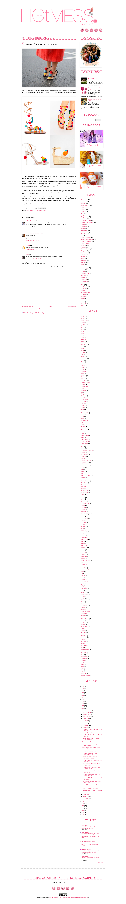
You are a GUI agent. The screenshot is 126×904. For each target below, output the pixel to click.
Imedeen (83, 471)
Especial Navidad (85, 237)
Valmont (83, 664)
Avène (82, 331)
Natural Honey (84, 564)
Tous (82, 654)
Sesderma (83, 622)
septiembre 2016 (87, 716)
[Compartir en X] (42, 208)
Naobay (83, 558)
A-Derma (83, 316)
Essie (82, 418)
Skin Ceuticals (84, 634)
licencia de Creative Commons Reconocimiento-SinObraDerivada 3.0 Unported (68, 897)
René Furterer (84, 594)
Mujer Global (85, 825)
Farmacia (83, 247)
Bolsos (83, 207)
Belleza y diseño (85, 205)
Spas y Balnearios (85, 292)
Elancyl (83, 411)
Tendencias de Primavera (88, 742)
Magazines (83, 260)
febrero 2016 (86, 796)
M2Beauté (83, 526)
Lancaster (83, 507)
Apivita (83, 322)
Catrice (83, 365)
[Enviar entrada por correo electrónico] (35, 208)
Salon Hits (83, 609)
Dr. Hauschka (84, 399)
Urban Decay (84, 658)
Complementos (85, 217)
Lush (82, 520)
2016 (83, 708)
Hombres (83, 256)
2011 (83, 810)
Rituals (83, 598)
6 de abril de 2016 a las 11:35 (33, 249)
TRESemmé (84, 645)
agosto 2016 (86, 718)
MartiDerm (83, 534)
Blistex (83, 343)
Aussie (83, 328)
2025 (83, 688)
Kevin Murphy (84, 490)
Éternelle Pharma (85, 675)
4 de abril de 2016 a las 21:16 (33, 240)
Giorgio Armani (84, 454)
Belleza (83, 203)
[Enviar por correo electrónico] (38, 208)
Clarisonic (83, 375)
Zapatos (44, 210)
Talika (82, 647)
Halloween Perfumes (86, 460)
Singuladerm (84, 626)
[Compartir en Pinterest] (45, 208)
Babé (82, 333)
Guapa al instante (86, 849)
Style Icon (83, 294)
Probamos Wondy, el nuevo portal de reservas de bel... (91, 744)
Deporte (83, 228)
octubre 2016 (86, 714)
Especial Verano (85, 243)
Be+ (82, 335)
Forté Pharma (84, 439)
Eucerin (83, 424)
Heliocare (83, 464)
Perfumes (83, 275)
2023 (83, 693)
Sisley (82, 628)
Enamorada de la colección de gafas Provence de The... (91, 768)
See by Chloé (84, 617)
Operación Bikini (85, 273)
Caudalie (83, 367)
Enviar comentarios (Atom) (35, 308)
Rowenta (83, 607)
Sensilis (83, 620)
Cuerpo (83, 224)
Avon (82, 329)
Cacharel (83, 356)
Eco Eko (83, 407)
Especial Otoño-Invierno (87, 239)
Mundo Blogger (85, 268)
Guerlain (83, 458)
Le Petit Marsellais (85, 513)
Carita (82, 360)
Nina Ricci (83, 568)
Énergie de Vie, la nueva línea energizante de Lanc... (89, 757)
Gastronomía (84, 252)
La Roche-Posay (85, 503)
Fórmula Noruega (85, 445)
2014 (83, 803)
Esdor (82, 416)
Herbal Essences (85, 466)
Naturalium (83, 566)
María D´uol (84, 537)
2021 (83, 697)
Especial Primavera (30, 210)
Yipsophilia (83, 673)
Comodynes (84, 380)
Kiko (82, 496)
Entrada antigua (72, 306)
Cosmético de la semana (87, 222)
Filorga (82, 433)
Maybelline (83, 547)
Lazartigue (83, 511)
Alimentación (84, 200)
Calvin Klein (84, 358)
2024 (83, 690)
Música (83, 269)
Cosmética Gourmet (86, 220)
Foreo (82, 437)
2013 (83, 806)
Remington (83, 592)
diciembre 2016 (86, 710)
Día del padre (84, 234)
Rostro (82, 283)
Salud (82, 285)
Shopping (83, 288)
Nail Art (83, 271)
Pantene (83, 579)
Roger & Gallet (84, 605)
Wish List (83, 303)
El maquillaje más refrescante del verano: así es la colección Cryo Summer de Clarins (91, 844)
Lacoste (83, 505)
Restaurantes (84, 281)
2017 (83, 706)
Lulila (27, 254)
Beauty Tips (84, 201)
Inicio (50, 306)
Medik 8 (83, 549)
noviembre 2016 (87, 712)
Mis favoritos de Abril (87, 732)
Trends (40, 210)
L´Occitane (83, 522)
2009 (83, 814)
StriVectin (83, 641)
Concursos (83, 218)
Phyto (82, 585)
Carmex (83, 362)
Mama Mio (83, 530)
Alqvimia (83, 318)
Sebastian (83, 615)
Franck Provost (85, 441)
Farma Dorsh (84, 430)
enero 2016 (85, 798)
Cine (82, 213)
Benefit (83, 337)
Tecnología (83, 296)
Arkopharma (84, 324)
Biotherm (83, 341)
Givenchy (83, 456)
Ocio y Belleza (85, 856)
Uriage (82, 662)
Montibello (83, 554)
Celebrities (83, 211)
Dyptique (83, 405)
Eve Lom (83, 426)
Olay (82, 577)
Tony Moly (83, 653)
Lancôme (83, 509)
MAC (82, 528)
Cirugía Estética (85, 215)
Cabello (83, 209)
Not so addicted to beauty (88, 841)
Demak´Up (83, 390)
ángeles (28, 245)
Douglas (83, 394)
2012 (83, 808)
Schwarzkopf (84, 613)
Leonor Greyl (84, 515)
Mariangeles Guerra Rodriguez (34, 233)
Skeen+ (83, 630)
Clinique (83, 377)
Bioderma (83, 339)
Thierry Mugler (84, 651)
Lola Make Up (84, 518)
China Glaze (84, 371)
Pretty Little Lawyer (31, 220)
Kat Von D (83, 486)
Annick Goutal (84, 320)
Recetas (83, 277)
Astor (82, 326)
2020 (83, 699)
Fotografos (83, 251)
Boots (82, 346)
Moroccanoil (84, 556)
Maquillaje (83, 262)
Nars (82, 562)
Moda (37, 210)
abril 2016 (85, 727)
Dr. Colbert (83, 397)
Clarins (83, 373)
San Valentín (84, 286)
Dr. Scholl (83, 401)
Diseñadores (84, 230)
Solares (83, 290)
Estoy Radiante (85, 832)
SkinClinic (83, 636)
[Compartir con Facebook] (43, 208)
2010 (83, 812)
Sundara (83, 643)
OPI (82, 573)
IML (82, 469)
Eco (82, 235)
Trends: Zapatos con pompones (90, 788)
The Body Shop (85, 649)
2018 (83, 703)
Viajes (82, 302)
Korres (82, 499)
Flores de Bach (85, 435)
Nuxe (82, 571)
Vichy (82, 666)
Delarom (83, 388)
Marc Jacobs (84, 532)
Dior (82, 392)
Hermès (83, 467)
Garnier (83, 448)
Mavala (83, 543)
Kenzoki (83, 488)
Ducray (83, 403)
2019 (83, 701)
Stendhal (83, 639)
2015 (83, 801)
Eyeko (82, 428)
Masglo (83, 541)
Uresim (83, 660)
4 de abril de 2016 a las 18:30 (33, 228)
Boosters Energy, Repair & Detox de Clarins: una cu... (91, 764)
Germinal (83, 452)
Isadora (83, 477)
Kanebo (83, 484)
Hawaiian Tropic (85, 462)
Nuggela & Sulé (85, 569)
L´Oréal (83, 524)
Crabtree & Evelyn (85, 382)
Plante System (84, 586)
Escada (83, 414)
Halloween (83, 254)
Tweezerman (84, 656)
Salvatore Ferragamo (86, 611)
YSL (82, 672)
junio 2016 (85, 723)
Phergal (83, 583)
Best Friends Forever (93, 78)
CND (82, 354)
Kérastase (83, 501)
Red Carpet (84, 279)
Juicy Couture (84, 483)
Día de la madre (85, 232)
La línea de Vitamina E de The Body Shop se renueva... (91, 739)
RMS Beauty (84, 588)
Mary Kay (83, 535)
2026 (83, 686)
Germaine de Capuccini (87, 450)
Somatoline (84, 637)
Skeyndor (83, 632)
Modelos (83, 266)
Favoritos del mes (85, 249)
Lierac (82, 516)
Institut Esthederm (85, 475)
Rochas (83, 602)
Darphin (83, 384)
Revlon (83, 596)
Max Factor (84, 545)
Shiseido (83, 624)
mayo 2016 (85, 725)
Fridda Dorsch (84, 443)
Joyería (83, 258)
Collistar (83, 378)
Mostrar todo (100, 862)
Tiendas (83, 298)
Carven (83, 363)
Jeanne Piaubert (85, 481)
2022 (83, 695)
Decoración (84, 226)
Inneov (82, 473)
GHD (82, 447)
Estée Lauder (84, 420)
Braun (82, 350)
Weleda (83, 668)
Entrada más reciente (27, 306)
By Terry (83, 352)
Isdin (82, 479)
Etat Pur (83, 422)
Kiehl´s (83, 494)
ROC (82, 590)
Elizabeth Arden (85, 413)
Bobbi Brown (84, 345)
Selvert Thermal (85, 619)
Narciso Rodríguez (85, 560)
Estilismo (83, 245)
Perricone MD (84, 581)
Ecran (82, 409)
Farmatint (83, 431)
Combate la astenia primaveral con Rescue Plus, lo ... (91, 775)
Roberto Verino (84, 600)
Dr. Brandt (83, 396)
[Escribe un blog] (40, 208)
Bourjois (83, 348)
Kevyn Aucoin (84, 492)
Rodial (82, 603)
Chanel (83, 369)
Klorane (83, 498)
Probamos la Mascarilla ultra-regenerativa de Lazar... (89, 754)
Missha (83, 551)
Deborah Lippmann (85, 386)
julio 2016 (85, 721)
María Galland (84, 539)
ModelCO (83, 552)
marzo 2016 (86, 794)
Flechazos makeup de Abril (89, 751)
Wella (82, 670)
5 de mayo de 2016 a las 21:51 (33, 258)
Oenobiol (83, 575)
